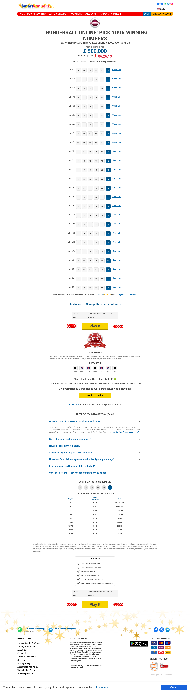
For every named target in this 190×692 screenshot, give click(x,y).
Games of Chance (109, 14)
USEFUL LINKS (24, 638)
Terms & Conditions (26, 656)
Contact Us (22, 653)
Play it (95, 326)
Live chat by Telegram (65, 628)
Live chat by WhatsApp (35, 628)
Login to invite (95, 395)
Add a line (76, 304)
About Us (21, 650)
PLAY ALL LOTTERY (36, 14)
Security (21, 660)
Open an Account (162, 14)
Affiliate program (25, 673)
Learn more (102, 687)
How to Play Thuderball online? (125, 432)
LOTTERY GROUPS (57, 14)
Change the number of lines (103, 304)
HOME (22, 14)
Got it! (173, 687)
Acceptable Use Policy (27, 667)
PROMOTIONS (75, 14)
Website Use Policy (26, 670)
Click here (74, 404)
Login (147, 14)
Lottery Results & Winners (29, 643)
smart (104, 295)
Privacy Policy (23, 663)
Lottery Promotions (26, 646)
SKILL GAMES (91, 14)
